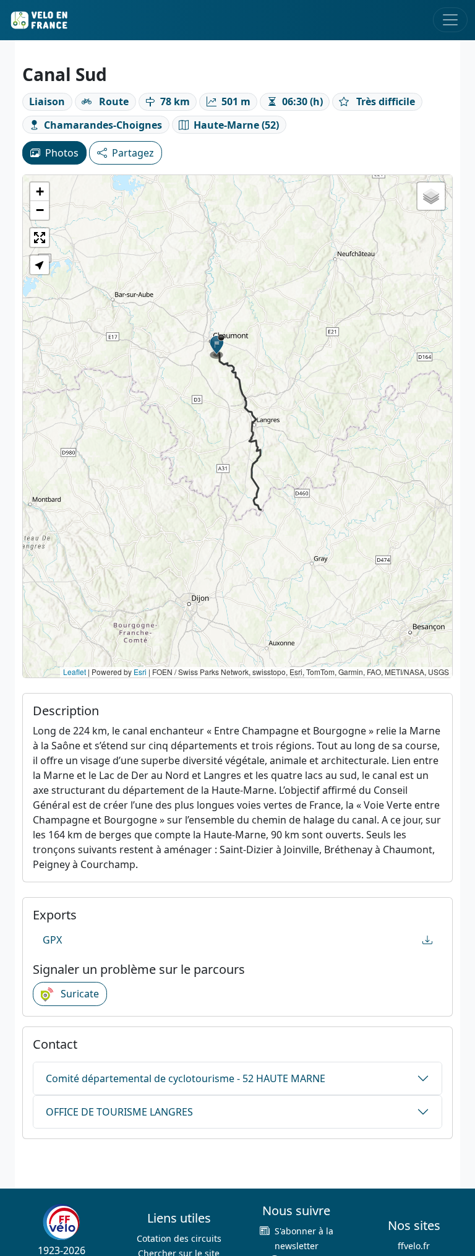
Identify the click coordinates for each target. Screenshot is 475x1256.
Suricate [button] (78, 993)
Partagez (133, 153)
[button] (217, 346)
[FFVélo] (61, 1222)
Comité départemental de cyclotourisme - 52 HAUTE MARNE (185, 1078)
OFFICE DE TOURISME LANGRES (119, 1112)
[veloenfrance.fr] (38, 20)
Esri (140, 671)
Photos (62, 153)
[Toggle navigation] (450, 19)
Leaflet (74, 671)
